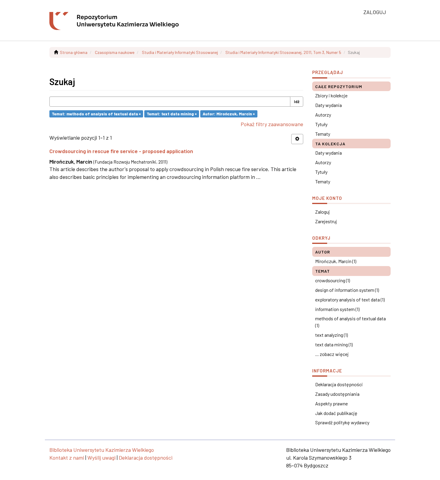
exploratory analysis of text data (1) (350, 299)
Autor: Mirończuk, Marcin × (229, 113)
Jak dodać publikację (336, 413)
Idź (296, 101)
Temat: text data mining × (172, 113)
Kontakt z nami (66, 457)
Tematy (322, 134)
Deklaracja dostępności (339, 384)
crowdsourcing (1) (332, 280)
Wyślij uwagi (101, 457)
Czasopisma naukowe (114, 52)
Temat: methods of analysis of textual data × (96, 113)
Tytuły (321, 124)
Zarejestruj (326, 221)
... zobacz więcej (332, 354)
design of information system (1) (347, 290)
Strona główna (73, 52)
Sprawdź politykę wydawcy (342, 422)
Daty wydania (328, 105)
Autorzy (323, 114)
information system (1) (337, 309)
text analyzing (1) (331, 335)
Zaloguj (322, 212)
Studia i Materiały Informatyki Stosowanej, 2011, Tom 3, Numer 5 (283, 52)
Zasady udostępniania (337, 394)
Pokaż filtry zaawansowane (272, 124)
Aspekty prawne (331, 403)
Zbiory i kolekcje (331, 95)
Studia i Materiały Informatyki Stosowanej (180, 52)
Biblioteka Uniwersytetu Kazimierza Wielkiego (101, 449)
